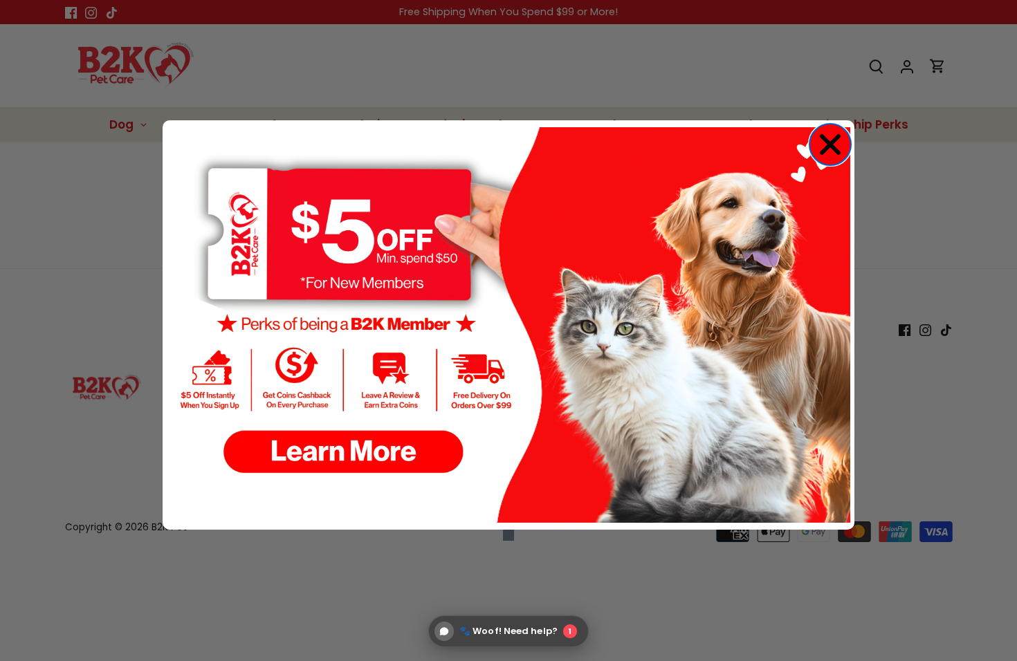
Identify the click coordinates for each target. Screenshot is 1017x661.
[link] (508, 325)
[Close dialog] (830, 144)
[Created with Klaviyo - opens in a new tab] (508, 535)
